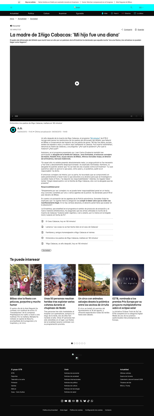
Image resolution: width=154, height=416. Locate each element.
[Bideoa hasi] (77, 83)
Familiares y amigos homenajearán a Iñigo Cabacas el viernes (70, 232)
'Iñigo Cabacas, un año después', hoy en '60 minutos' (67, 243)
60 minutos (95, 138)
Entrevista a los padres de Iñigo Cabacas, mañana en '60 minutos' (72, 238)
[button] (144, 281)
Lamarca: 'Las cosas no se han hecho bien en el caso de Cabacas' (72, 227)
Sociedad (46, 250)
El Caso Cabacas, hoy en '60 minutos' (61, 221)
